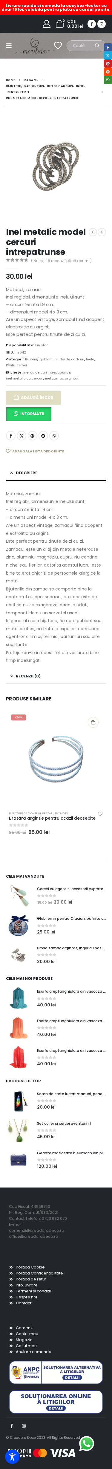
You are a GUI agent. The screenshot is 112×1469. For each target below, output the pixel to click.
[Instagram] (101, 24)
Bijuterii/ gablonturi (41, 359)
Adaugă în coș (37, 397)
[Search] (97, 46)
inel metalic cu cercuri (24, 378)
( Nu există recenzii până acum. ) (61, 260)
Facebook (11, 435)
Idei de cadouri (71, 359)
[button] (11, 46)
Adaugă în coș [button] (93, 722)
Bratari (47, 813)
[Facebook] (92, 24)
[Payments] (42, 1452)
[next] (102, 232)
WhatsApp (54, 435)
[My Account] (46, 24)
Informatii (32, 414)
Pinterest (32, 435)
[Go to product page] (18, 896)
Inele (90, 359)
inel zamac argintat (62, 378)
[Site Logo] (27, 45)
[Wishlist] (58, 46)
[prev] (93, 232)
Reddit (43, 435)
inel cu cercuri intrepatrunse (46, 372)
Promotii (61, 813)
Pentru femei (16, 365)
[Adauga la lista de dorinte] (100, 813)
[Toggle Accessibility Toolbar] (12, 1457)
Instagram (24, 1426)
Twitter (21, 435)
